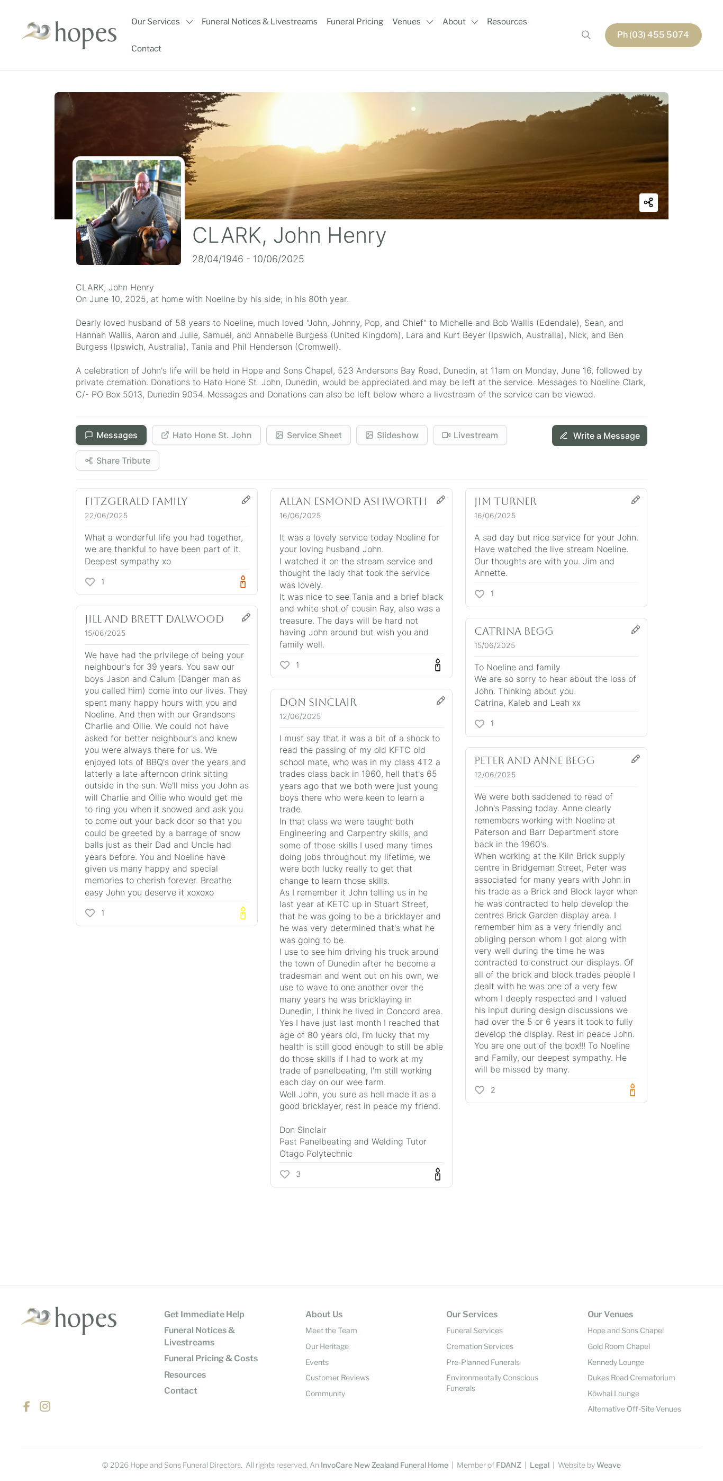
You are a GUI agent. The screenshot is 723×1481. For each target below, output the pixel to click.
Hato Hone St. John (212, 435)
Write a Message (605, 435)
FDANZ (508, 1464)
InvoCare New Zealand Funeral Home (384, 1464)
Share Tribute (123, 460)
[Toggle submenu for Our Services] (189, 21)
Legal (539, 1464)
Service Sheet (314, 435)
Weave (609, 1464)
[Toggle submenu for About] (474, 21)
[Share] (648, 202)
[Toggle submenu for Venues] (429, 21)
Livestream (476, 435)
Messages (117, 435)
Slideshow (398, 435)
